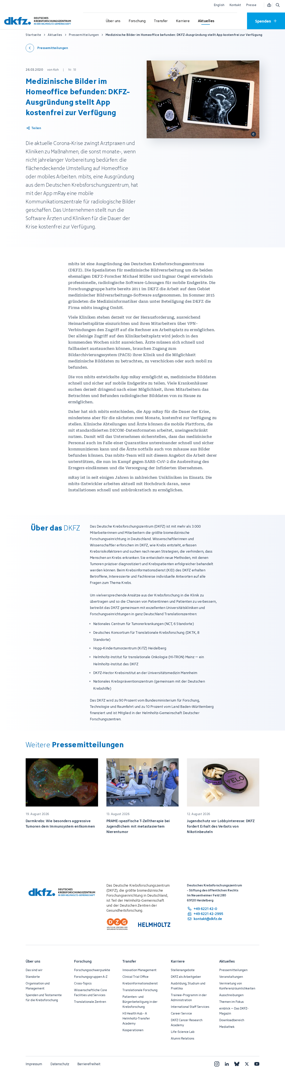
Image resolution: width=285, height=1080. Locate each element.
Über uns (33, 961)
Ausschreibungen (231, 995)
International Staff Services (190, 1006)
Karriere (178, 961)
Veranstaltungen (231, 976)
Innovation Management (139, 970)
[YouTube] (256, 1063)
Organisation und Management (38, 986)
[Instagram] (216, 1063)
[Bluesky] (236, 1063)
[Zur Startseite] (38, 21)
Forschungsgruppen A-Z (90, 976)
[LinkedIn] (226, 1063)
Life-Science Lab (182, 1031)
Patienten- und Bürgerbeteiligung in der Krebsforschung (140, 1001)
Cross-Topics (83, 983)
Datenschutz (59, 1063)
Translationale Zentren (90, 1001)
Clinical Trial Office (135, 976)
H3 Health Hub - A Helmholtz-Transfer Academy (136, 1018)
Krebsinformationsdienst (140, 983)
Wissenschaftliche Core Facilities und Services (90, 992)
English (219, 5)
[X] (246, 1063)
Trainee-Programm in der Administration (189, 997)
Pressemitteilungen (233, 970)
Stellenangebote (183, 970)
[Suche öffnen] (277, 5)
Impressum (34, 1063)
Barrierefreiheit (88, 1063)
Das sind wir (34, 970)
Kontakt (235, 5)
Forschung (83, 961)
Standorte (33, 976)
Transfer (129, 961)
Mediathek (227, 1026)
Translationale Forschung (140, 990)
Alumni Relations (182, 1038)
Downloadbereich (231, 1020)
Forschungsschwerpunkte (92, 970)
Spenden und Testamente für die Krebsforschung (44, 997)
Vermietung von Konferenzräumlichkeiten (237, 986)
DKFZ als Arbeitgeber (186, 976)
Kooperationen (132, 1030)
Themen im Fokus (231, 1001)
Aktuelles (227, 961)
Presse (251, 5)
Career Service (181, 1013)
